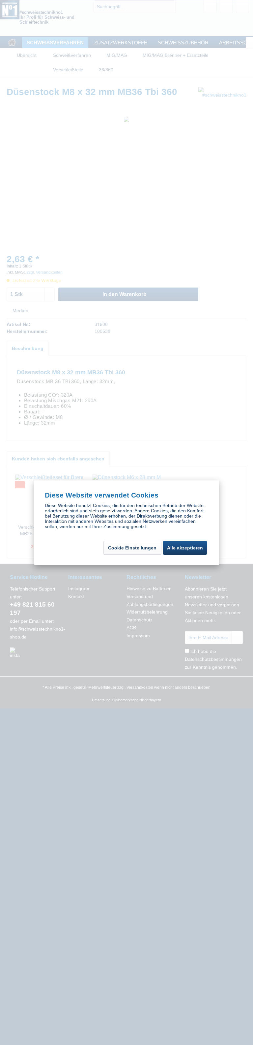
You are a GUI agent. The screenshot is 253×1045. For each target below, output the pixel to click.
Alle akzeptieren (185, 547)
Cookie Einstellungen (132, 547)
